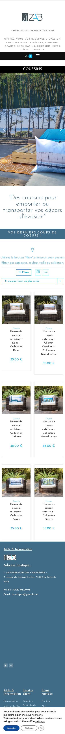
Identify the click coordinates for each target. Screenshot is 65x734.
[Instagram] (11, 665)
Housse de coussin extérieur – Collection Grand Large (49, 429)
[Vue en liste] (46, 272)
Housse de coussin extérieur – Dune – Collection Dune (16, 341)
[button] (4, 129)
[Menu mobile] (36, 56)
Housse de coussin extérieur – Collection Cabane (16, 429)
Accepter (11, 728)
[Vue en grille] (38, 272)
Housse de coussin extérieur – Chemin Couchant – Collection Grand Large (49, 343)
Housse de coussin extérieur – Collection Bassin (16, 512)
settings (40, 721)
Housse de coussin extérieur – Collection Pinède (48, 512)
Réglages (29, 728)
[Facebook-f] (6, 665)
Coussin (16, 329)
